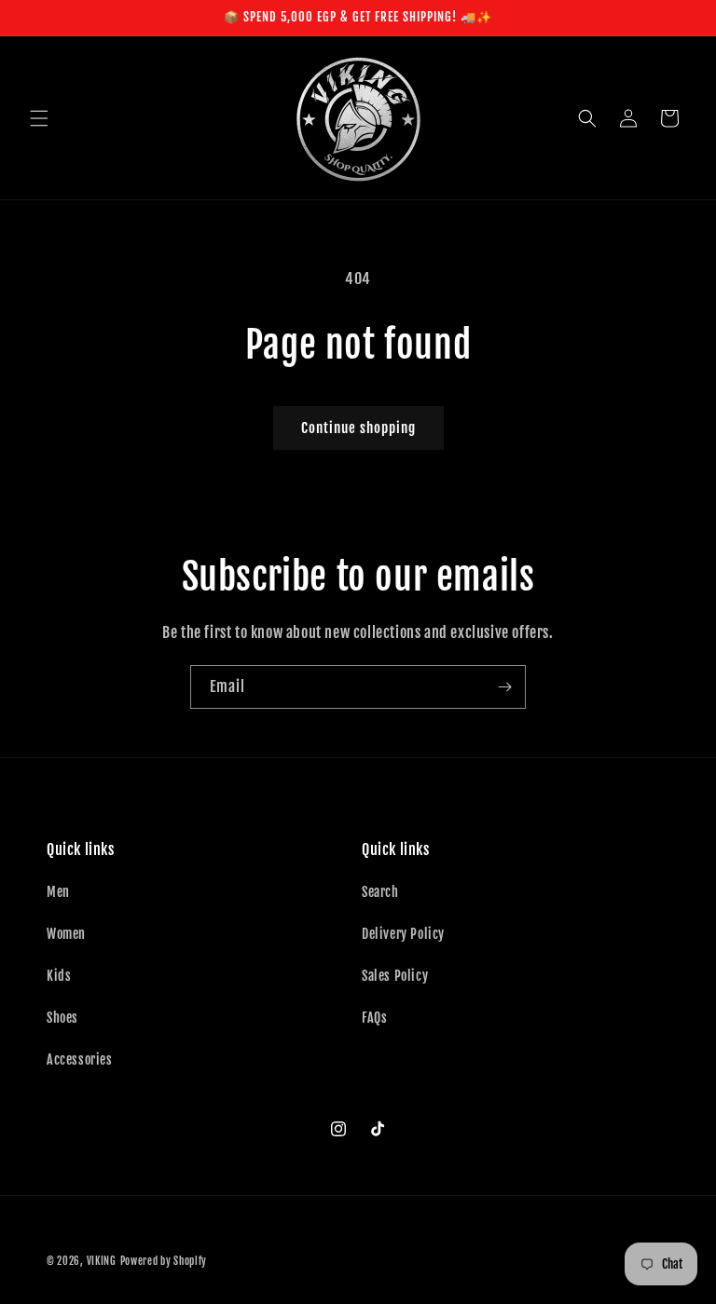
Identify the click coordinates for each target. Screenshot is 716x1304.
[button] (39, 118)
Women (66, 934)
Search (380, 892)
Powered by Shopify (164, 1261)
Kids (59, 976)
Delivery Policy (403, 934)
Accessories (80, 1059)
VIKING (102, 1261)
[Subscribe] (504, 687)
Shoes (62, 1018)
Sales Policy (395, 976)
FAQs (374, 1018)
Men (58, 892)
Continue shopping (358, 428)
